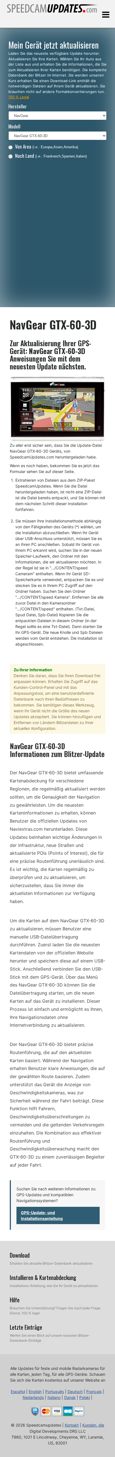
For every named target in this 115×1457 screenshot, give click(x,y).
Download (20, 1255)
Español (18, 1391)
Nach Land (51, 155)
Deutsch (75, 1391)
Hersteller (17, 106)
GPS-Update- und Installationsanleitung (42, 1215)
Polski (84, 1397)
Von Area (46, 146)
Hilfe (15, 1300)
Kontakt (72, 1425)
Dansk (70, 1397)
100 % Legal (18, 97)
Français (94, 1391)
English (35, 1391)
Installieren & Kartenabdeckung (43, 1277)
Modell (14, 126)
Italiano (54, 1397)
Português (54, 1391)
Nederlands (33, 1397)
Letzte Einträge (26, 1327)
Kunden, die (93, 1425)
